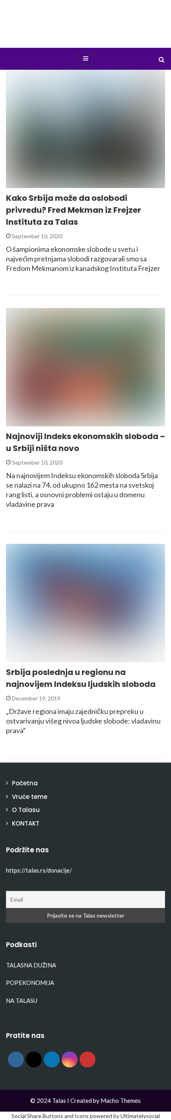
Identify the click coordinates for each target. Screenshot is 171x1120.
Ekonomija (33, 183)
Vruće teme (29, 796)
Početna (25, 783)
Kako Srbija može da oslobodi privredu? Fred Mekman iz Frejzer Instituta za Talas (73, 210)
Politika (29, 657)
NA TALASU (21, 1000)
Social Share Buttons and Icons (50, 1115)
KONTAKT (25, 823)
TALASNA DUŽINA (31, 965)
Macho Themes (121, 1100)
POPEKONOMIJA (30, 982)
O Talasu (26, 810)
